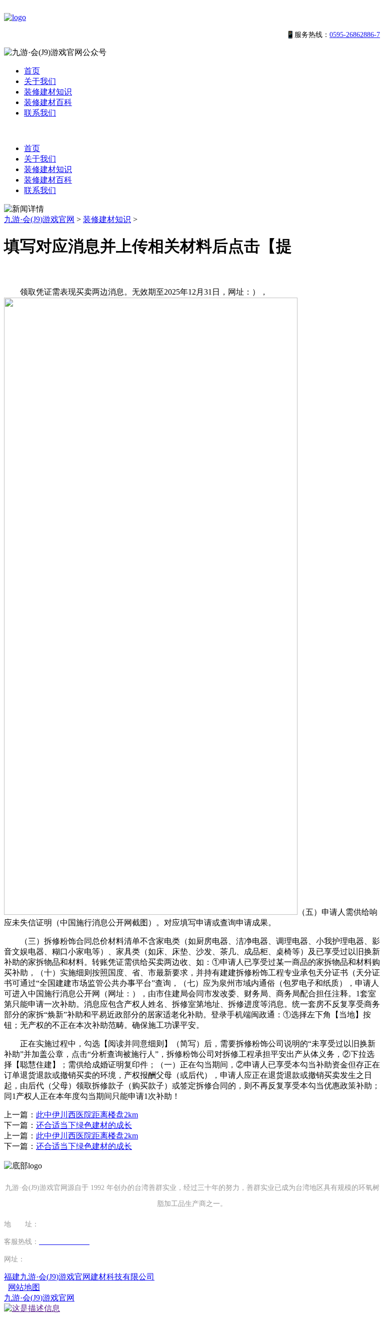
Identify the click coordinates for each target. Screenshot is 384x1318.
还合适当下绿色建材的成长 (84, 1125)
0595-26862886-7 (355, 35)
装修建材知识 (48, 92)
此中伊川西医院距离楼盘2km (87, 1114)
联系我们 (40, 113)
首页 (32, 71)
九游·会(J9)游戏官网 (39, 219)
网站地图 (24, 1287)
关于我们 (40, 81)
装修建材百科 (48, 102)
